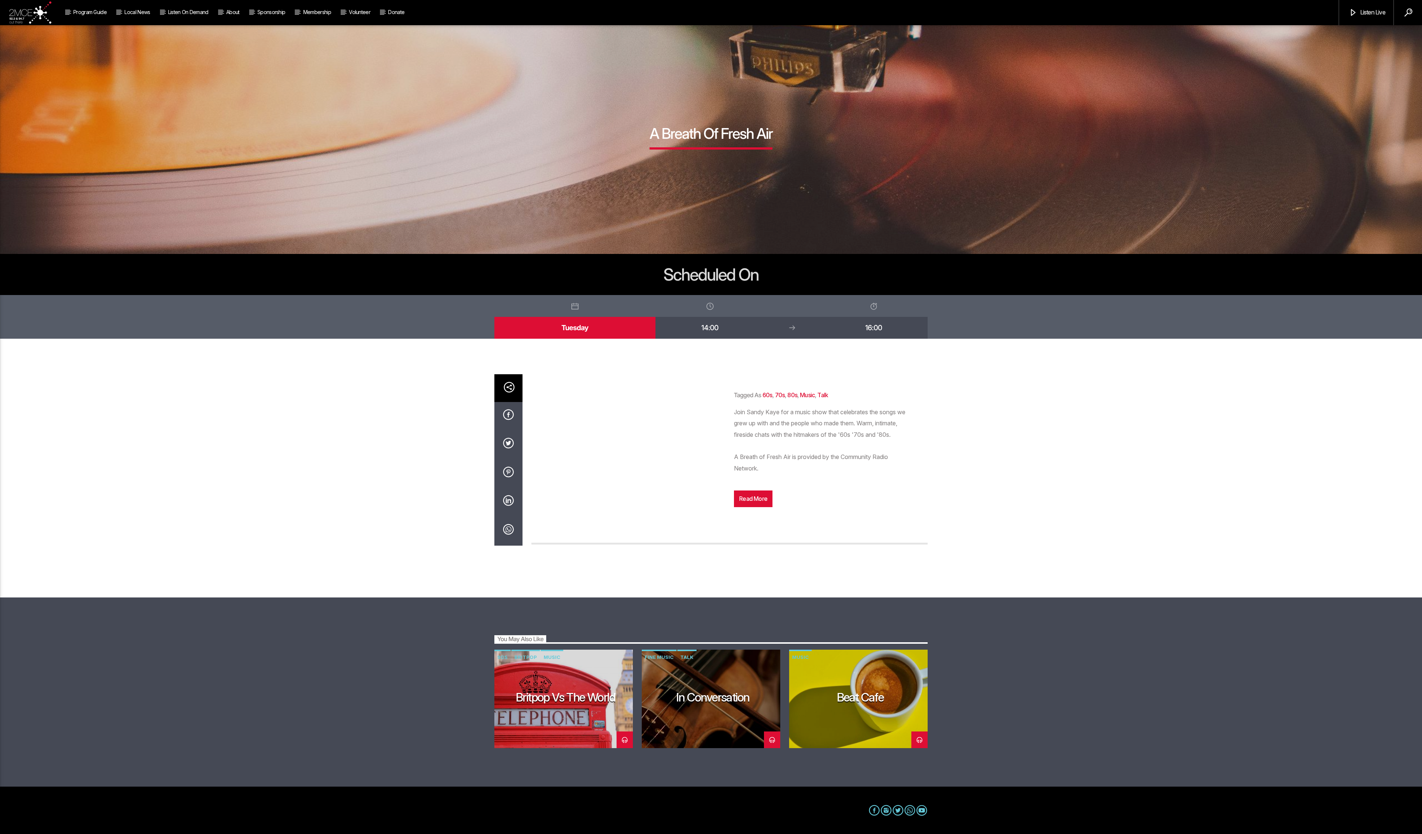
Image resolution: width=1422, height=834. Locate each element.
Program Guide (90, 12)
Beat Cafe (860, 697)
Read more (753, 498)
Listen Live (1372, 12)
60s (767, 395)
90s (502, 657)
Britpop (525, 657)
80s (792, 395)
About (233, 12)
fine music (659, 657)
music (807, 395)
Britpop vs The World (565, 697)
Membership (317, 12)
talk (822, 395)
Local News (137, 12)
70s (780, 395)
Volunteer (359, 12)
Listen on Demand (188, 12)
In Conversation (712, 697)
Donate (396, 12)
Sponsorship (271, 12)
